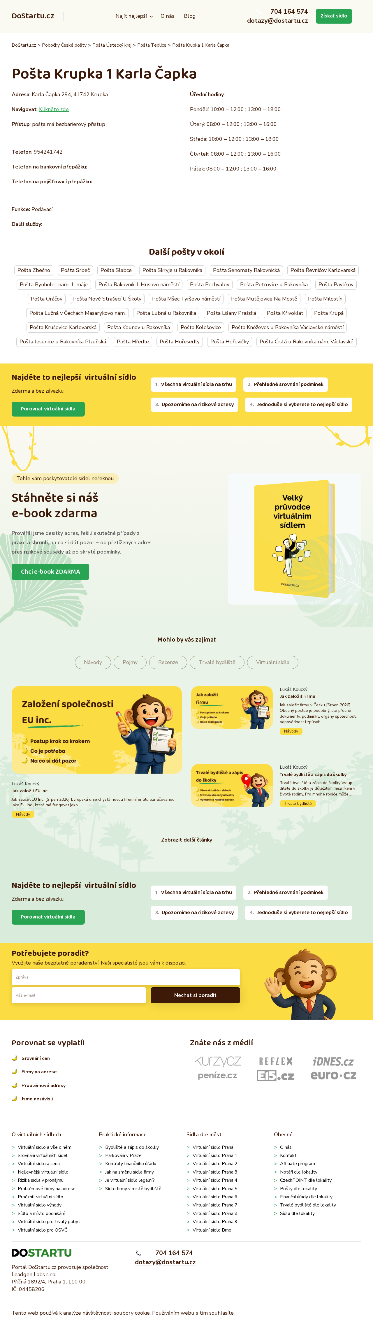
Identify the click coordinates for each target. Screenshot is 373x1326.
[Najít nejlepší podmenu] (151, 16)
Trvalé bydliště (217, 662)
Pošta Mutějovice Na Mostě (264, 298)
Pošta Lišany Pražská (231, 313)
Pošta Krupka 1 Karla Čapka (200, 45)
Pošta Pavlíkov (336, 284)
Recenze (168, 662)
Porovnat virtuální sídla (48, 409)
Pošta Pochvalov (209, 284)
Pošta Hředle (133, 341)
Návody (93, 662)
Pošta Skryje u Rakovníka (172, 270)
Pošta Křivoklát (285, 313)
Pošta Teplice (151, 45)
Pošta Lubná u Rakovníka (166, 313)
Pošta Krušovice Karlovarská (63, 327)
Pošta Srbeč (75, 270)
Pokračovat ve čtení (97, 799)
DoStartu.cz (33, 16)
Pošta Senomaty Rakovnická (246, 270)
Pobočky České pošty (64, 45)
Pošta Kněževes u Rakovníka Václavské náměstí (288, 327)
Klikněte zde (54, 109)
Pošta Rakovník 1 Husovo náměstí (138, 284)
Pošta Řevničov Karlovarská (323, 270)
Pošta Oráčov (46, 298)
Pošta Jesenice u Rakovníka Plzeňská (63, 341)
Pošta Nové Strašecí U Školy (107, 298)
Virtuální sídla (272, 662)
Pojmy (130, 662)
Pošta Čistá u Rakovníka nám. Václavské (306, 341)
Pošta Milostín (325, 298)
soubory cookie (132, 1312)
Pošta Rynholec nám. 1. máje (54, 284)
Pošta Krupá (329, 313)
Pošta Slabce (116, 270)
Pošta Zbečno (33, 270)
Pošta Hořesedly (180, 341)
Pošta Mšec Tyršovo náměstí (186, 298)
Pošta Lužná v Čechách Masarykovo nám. (77, 313)
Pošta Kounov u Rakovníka (138, 327)
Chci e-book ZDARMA (50, 572)
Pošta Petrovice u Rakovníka (274, 284)
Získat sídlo (334, 16)
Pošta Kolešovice (201, 327)
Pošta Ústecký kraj (111, 45)
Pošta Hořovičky (229, 341)
